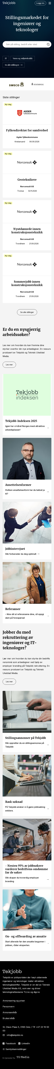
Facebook (11, 1043)
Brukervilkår (9, 1018)
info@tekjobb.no (15, 1035)
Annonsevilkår (10, 1012)
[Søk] (48, 44)
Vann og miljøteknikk (23, 58)
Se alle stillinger (27, 312)
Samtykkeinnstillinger (16, 1049)
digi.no (37, 992)
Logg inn (40, 3)
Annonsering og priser (14, 1000)
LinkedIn (25, 1043)
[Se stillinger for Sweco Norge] (16, 84)
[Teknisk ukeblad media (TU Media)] (23, 1057)
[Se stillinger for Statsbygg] (37, 84)
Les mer (9, 365)
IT (6, 58)
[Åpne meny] (49, 3)
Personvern (8, 1006)
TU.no (27, 992)
